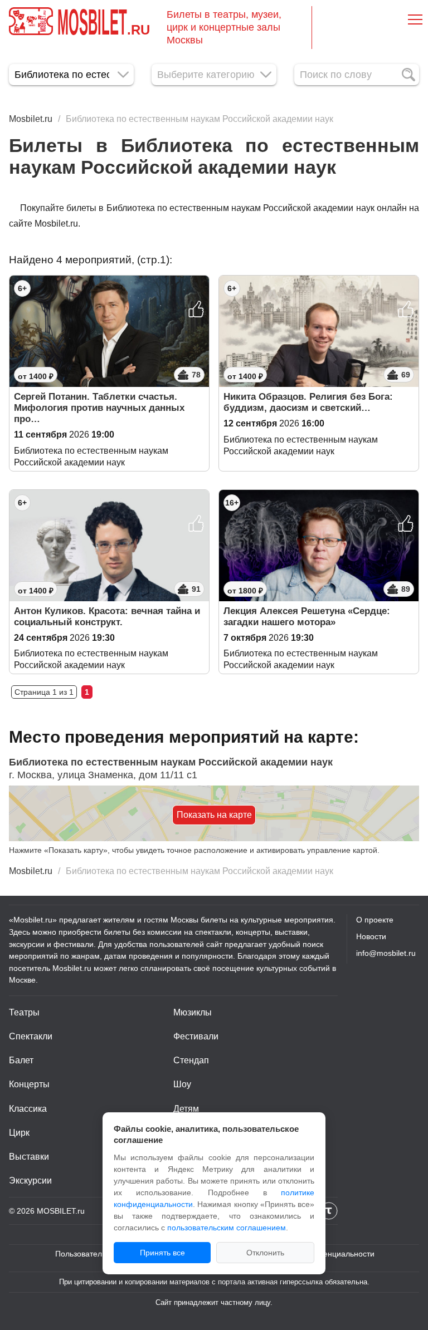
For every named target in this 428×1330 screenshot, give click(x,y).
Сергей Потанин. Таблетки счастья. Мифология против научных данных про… (99, 407)
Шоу (182, 1084)
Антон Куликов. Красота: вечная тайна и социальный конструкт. (107, 616)
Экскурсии (30, 1180)
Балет (21, 1060)
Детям (186, 1108)
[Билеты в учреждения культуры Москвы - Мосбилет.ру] (31, 21)
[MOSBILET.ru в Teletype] (329, 1211)
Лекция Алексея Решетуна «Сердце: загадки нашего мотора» (306, 616)
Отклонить (265, 1252)
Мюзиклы (192, 1012)
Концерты (29, 1084)
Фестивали (195, 1036)
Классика (28, 1108)
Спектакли (30, 1036)
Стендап (191, 1060)
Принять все (162, 1252)
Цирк (19, 1132)
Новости (371, 936)
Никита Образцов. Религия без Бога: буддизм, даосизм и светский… (308, 402)
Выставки (29, 1156)
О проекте (374, 919)
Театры (24, 1012)
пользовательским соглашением (226, 1227)
